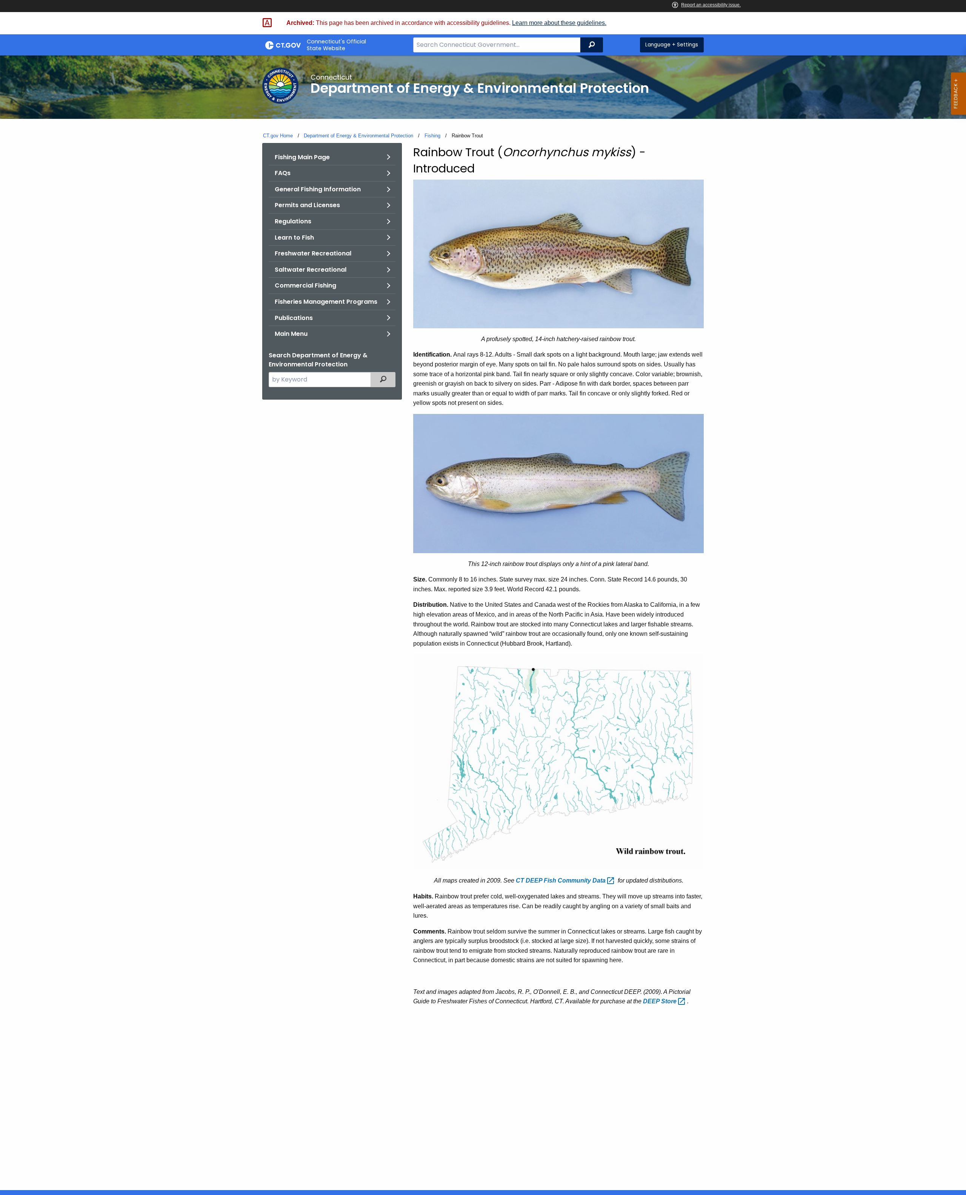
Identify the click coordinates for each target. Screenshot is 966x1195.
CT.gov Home (278, 135)
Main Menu (291, 333)
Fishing (432, 135)
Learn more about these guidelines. (559, 23)
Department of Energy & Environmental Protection (358, 135)
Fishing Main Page (302, 157)
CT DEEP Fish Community (561, 880)
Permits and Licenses (307, 205)
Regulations (293, 221)
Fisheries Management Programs (326, 301)
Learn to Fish (294, 237)
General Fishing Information (318, 189)
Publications (294, 318)
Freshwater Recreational (313, 253)
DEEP (660, 1001)
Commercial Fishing (305, 285)
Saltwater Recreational (310, 269)
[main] (483, 622)
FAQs (283, 173)
